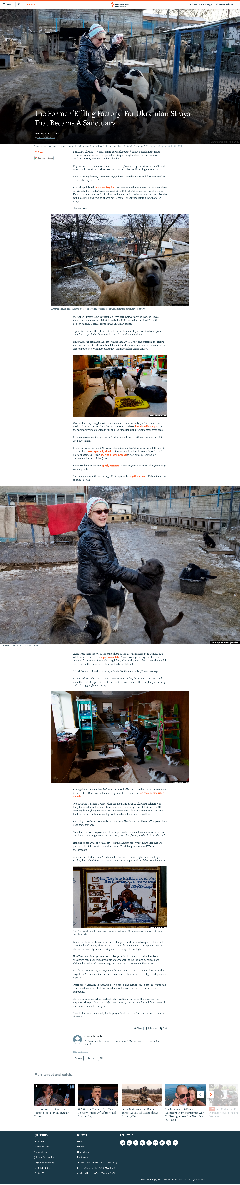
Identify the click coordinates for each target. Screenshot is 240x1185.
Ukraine (30, 4)
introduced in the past (146, 426)
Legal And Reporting (44, 1163)
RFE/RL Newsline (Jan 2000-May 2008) (96, 1168)
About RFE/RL (41, 1142)
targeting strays (137, 476)
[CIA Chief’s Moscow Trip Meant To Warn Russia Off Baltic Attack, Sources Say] (98, 1095)
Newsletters (83, 1152)
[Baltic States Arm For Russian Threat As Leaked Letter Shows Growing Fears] (142, 1095)
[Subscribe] (175, 1143)
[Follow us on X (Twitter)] (149, 1143)
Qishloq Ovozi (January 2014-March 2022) (97, 1163)
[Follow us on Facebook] (155, 1143)
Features (81, 1147)
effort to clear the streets (114, 455)
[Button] (39, 153)
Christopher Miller (46, 138)
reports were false (110, 657)
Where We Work (42, 1147)
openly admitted (110, 466)
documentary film (105, 187)
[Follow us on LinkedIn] (162, 1143)
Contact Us (39, 1173)
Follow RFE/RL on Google (201, 5)
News (80, 1142)
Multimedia (82, 1157)
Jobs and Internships (44, 1157)
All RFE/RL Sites (42, 1168)
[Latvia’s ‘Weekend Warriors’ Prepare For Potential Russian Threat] (54, 1095)
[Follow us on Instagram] (135, 1143)
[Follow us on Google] (142, 1143)
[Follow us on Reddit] (129, 1143)
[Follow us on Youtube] (122, 1143)
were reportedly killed (99, 451)
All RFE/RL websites (225, 5)
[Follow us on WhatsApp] (168, 1143)
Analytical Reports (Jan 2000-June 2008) (96, 1173)
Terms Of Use (40, 1152)
